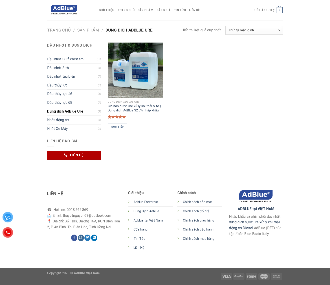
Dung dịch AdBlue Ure (65, 111)
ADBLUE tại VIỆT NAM (256, 209)
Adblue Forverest (146, 202)
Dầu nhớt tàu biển (61, 76)
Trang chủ (59, 30)
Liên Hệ (194, 10)
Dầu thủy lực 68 (59, 102)
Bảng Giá (163, 10)
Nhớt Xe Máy (57, 129)
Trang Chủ (126, 10)
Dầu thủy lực (57, 85)
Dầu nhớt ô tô (58, 68)
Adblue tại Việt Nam (148, 220)
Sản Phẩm (145, 10)
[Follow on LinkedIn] (94, 238)
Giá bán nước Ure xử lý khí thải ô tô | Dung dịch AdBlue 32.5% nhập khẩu (134, 108)
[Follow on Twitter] (87, 238)
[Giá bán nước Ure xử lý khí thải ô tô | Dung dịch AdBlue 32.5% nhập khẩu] (135, 70)
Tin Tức (180, 10)
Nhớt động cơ (58, 120)
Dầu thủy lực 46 (59, 94)
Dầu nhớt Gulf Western (65, 59)
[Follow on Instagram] (81, 238)
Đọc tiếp (117, 126)
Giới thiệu (106, 10)
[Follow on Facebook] (74, 238)
